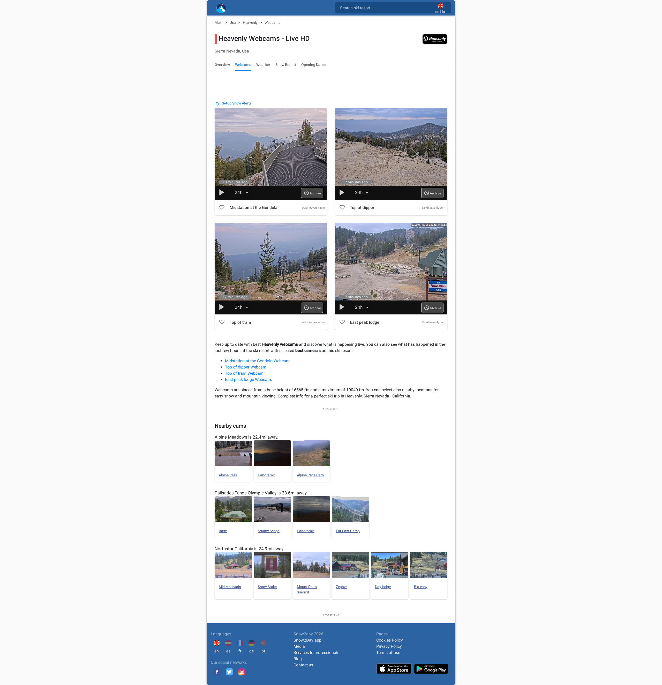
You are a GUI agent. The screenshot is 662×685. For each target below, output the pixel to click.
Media (299, 646)
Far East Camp (348, 531)
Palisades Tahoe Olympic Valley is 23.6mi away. (261, 492)
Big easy (420, 587)
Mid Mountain (230, 587)
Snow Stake (267, 587)
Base (223, 531)
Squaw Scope (269, 531)
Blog (298, 658)
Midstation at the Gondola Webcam (257, 360)
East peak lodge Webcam (248, 379)
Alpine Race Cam (310, 475)
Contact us (303, 665)
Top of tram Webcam (244, 373)
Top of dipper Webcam (245, 367)
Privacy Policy (389, 646)
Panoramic (266, 475)
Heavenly (250, 22)
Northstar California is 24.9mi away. (249, 548)
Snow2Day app (307, 640)
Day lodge (383, 587)
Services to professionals (316, 652)
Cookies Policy (389, 640)
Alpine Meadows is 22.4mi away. (246, 437)
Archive (312, 193)
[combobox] (386, 7)
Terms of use (388, 652)
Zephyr (341, 587)
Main (219, 22)
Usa (233, 22)
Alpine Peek (228, 475)
